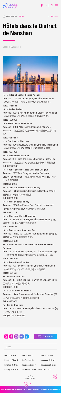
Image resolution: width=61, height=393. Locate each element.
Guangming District (48, 365)
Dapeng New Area (11, 369)
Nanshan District (11, 360)
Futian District (10, 355)
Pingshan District (29, 365)
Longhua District (11, 365)
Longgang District (47, 360)
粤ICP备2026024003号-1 (50, 389)
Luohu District (28, 355)
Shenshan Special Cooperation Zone (36, 369)
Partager (54, 16)
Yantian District (46, 355)
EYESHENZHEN (11, 16)
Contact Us (48, 336)
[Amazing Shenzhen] (11, 3)
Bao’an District (28, 360)
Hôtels (21, 16)
